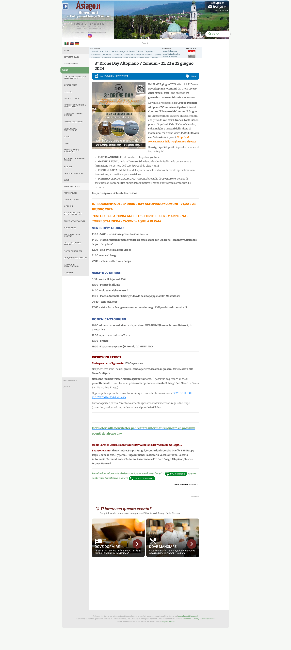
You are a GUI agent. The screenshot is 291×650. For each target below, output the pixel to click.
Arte (102, 51)
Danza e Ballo (143, 57)
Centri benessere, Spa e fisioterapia (75, 78)
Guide (66, 180)
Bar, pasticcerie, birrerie (72, 235)
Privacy (196, 619)
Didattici (154, 57)
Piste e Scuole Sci (73, 251)
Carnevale (96, 54)
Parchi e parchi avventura (71, 151)
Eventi (65, 70)
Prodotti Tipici (71, 98)
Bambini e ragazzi (119, 51)
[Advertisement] (75, 326)
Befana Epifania (136, 51)
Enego (86, 27)
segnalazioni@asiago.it (188, 616)
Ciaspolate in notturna (134, 54)
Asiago (80, 27)
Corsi (125, 57)
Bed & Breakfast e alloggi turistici (73, 214)
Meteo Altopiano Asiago (72, 244)
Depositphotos (168, 622)
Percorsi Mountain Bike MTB (73, 114)
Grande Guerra (71, 200)
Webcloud (187, 619)
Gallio (97, 27)
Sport (67, 137)
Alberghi (68, 206)
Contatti (68, 273)
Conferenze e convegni (111, 57)
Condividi (195, 496)
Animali (94, 51)
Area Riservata (70, 380)
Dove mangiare (71, 57)
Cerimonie (106, 54)
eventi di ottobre (170, 57)
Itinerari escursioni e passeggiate (75, 106)
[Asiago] (88, 6)
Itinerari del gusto (73, 122)
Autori (107, 51)
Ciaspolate (117, 54)
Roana (92, 28)
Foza (91, 27)
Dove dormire (71, 64)
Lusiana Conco (82, 28)
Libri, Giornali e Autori (75, 258)
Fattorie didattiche (74, 173)
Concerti (157, 54)
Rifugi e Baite (70, 85)
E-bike (67, 143)
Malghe (68, 92)
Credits (66, 387)
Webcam (68, 167)
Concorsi (95, 57)
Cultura (132, 57)
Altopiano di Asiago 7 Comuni (74, 159)
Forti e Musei (70, 193)
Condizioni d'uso (208, 619)
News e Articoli (71, 186)
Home (66, 50)
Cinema (148, 54)
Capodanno (150, 51)
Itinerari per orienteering (70, 129)
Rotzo (98, 28)
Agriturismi (70, 228)
